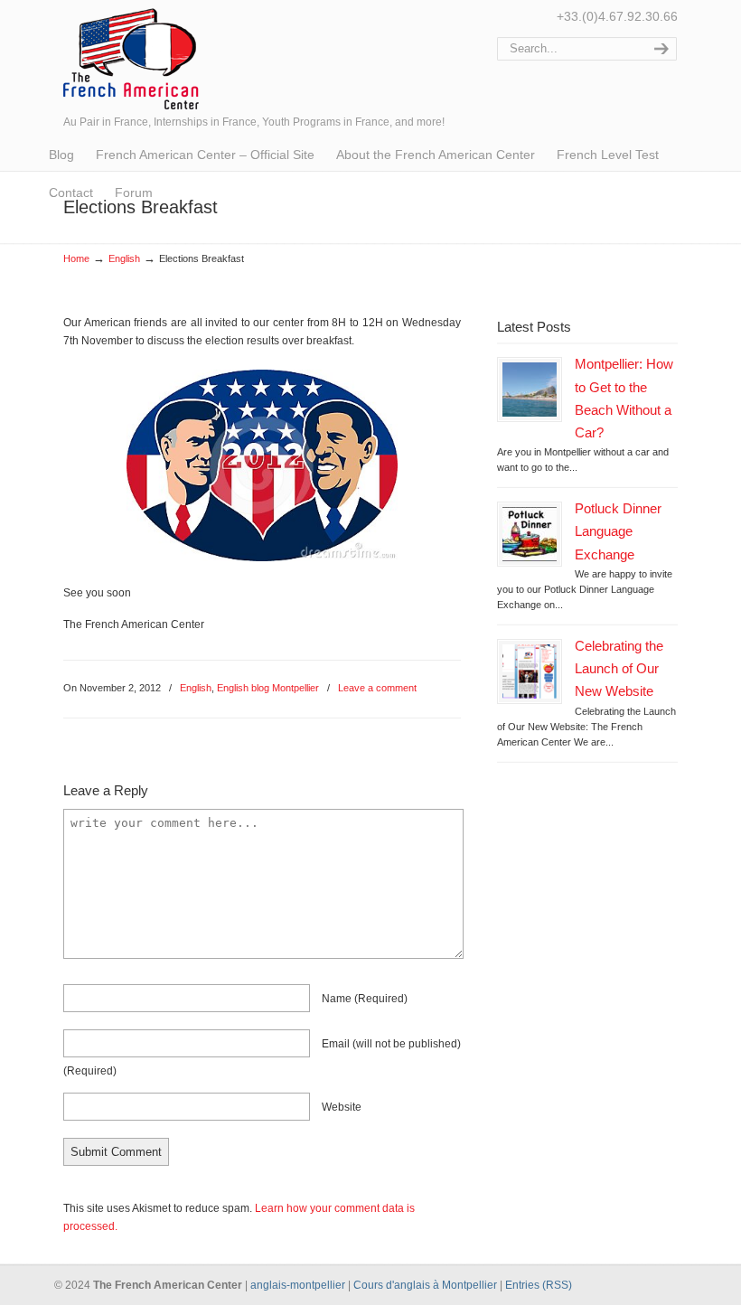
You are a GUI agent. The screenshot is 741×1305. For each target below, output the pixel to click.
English (124, 258)
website (341, 1107)
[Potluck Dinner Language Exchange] (529, 534)
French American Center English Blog (131, 57)
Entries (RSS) (538, 1285)
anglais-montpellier (297, 1285)
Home (76, 258)
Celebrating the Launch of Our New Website (619, 669)
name (365, 998)
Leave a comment (377, 687)
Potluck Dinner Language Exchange (618, 531)
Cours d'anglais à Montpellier (425, 1285)
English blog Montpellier (268, 687)
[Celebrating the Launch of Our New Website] (529, 671)
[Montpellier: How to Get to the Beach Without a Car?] (529, 389)
